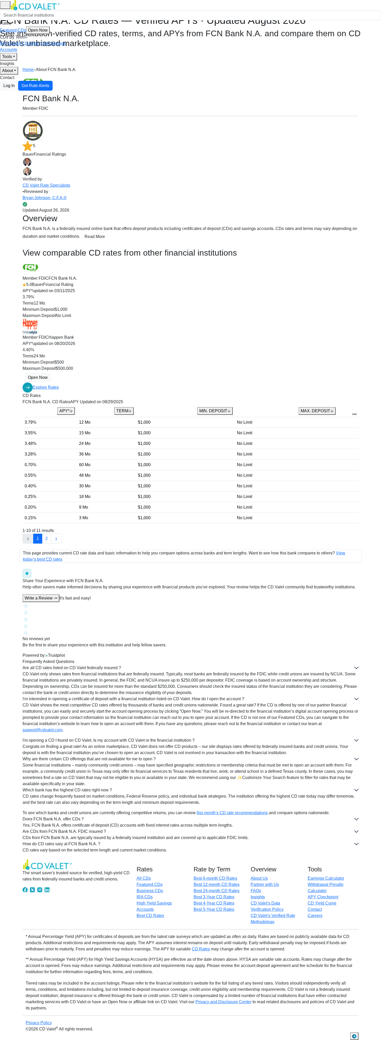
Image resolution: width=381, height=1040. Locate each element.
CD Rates (201, 949)
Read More (94, 236)
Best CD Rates (150, 915)
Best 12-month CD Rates (216, 884)
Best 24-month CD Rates (216, 891)
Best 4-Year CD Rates (214, 903)
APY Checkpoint (323, 897)
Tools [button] (7, 56)
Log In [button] (9, 85)
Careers (315, 915)
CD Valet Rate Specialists (46, 185)
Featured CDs (24, 30)
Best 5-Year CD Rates (214, 909)
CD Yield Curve (322, 903)
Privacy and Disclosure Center (223, 1002)
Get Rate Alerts (35, 85)
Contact (7, 77)
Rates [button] (5, 23)
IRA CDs (8, 43)
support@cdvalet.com (42, 730)
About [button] (7, 70)
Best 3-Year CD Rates (214, 897)
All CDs (23, 43)
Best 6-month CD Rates (215, 878)
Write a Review (41, 598)
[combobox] (190, 15)
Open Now (38, 30)
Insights (7, 63)
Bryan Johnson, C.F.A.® (45, 198)
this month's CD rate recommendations (232, 813)
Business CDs (150, 891)
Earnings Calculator (326, 878)
